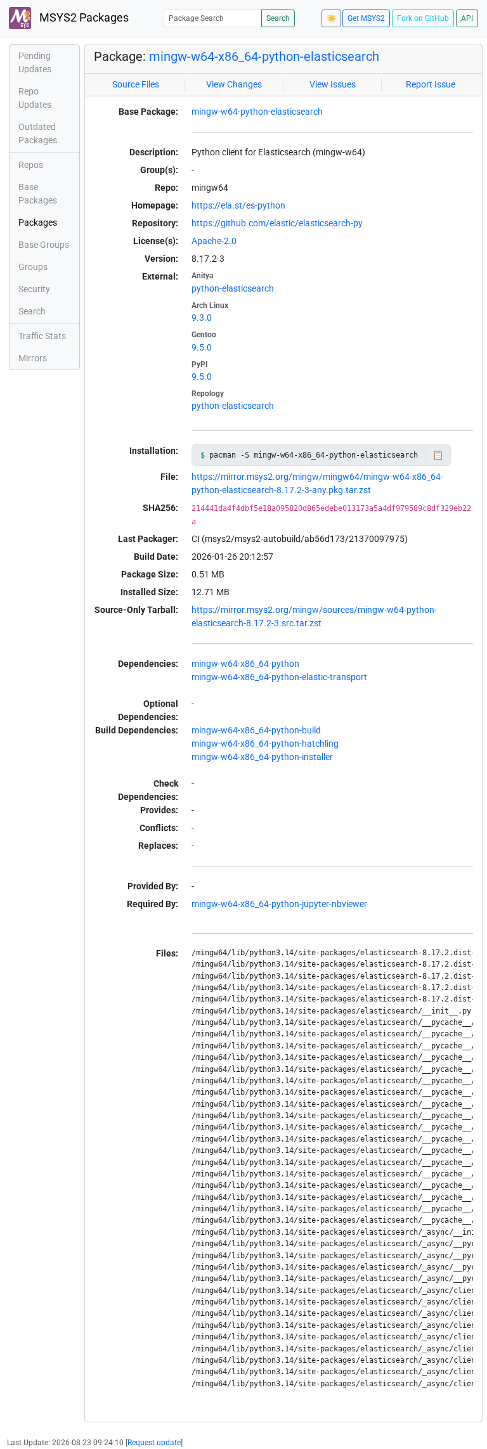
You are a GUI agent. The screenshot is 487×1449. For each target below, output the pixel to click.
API (467, 18)
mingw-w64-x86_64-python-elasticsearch (264, 56)
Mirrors (32, 358)
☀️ (331, 18)
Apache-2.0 (214, 241)
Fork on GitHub (423, 18)
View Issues (332, 84)
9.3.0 (202, 317)
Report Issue (430, 84)
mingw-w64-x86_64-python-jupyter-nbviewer (279, 904)
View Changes (234, 84)
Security (34, 289)
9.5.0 (202, 347)
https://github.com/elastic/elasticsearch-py (277, 223)
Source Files (135, 84)
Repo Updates (34, 98)
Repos (30, 165)
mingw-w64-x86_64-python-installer (262, 757)
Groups (33, 267)
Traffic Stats (42, 336)
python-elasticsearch (233, 288)
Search (278, 18)
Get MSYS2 (366, 18)
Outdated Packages (37, 133)
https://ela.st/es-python (238, 205)
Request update (154, 1442)
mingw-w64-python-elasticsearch (257, 111)
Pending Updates (34, 62)
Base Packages (37, 193)
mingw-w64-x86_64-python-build (256, 730)
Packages (37, 222)
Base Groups (43, 245)
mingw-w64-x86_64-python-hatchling (265, 743)
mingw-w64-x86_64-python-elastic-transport (279, 677)
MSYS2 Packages (83, 17)
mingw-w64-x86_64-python (245, 664)
